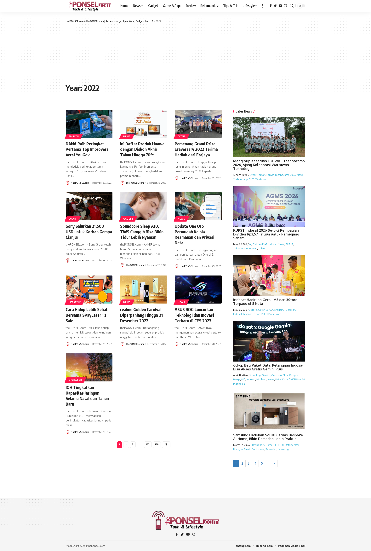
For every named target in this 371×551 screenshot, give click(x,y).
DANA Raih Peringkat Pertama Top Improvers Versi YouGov (87, 149)
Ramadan (271, 449)
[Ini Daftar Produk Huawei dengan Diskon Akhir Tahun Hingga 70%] (143, 124)
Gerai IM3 (291, 309)
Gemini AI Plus (279, 375)
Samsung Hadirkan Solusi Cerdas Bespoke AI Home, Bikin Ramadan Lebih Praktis (268, 437)
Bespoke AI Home (262, 444)
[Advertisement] (185, 52)
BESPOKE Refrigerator (286, 444)
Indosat (272, 244)
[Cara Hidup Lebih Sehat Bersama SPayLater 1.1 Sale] (89, 290)
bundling (255, 375)
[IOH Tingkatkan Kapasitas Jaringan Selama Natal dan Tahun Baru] (89, 367)
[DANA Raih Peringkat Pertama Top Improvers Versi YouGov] (89, 124)
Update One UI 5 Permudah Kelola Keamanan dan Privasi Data (194, 234)
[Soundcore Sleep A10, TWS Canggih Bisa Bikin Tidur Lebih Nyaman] (143, 206)
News (126, 136)
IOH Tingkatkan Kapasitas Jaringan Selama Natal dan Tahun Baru (87, 396)
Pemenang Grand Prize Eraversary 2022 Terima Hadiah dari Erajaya (196, 149)
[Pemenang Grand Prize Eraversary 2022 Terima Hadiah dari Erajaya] (198, 124)
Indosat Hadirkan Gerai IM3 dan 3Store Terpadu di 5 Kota (265, 302)
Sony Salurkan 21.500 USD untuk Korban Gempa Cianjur (89, 231)
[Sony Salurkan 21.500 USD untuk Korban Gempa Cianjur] (89, 206)
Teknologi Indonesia (245, 248)
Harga (236, 379)
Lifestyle (75, 302)
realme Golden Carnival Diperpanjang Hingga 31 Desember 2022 (141, 315)
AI (250, 244)
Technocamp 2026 (243, 179)
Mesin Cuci (250, 449)
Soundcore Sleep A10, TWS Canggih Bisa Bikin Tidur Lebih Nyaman (141, 231)
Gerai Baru (278, 309)
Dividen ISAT (260, 244)
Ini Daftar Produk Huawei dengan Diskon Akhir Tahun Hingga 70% (143, 149)
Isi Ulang (261, 379)
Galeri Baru (264, 309)
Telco (261, 248)
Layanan (248, 314)
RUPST (289, 244)
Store (278, 314)
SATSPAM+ (295, 379)
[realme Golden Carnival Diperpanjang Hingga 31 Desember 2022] (143, 290)
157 (148, 444)
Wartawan (261, 179)
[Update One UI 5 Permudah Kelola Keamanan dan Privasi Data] (198, 206)
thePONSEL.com (80, 182)
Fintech (74, 136)
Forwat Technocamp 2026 (281, 174)
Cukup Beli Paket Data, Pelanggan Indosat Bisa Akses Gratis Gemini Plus (268, 367)
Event (182, 136)
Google (293, 375)
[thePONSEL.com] (90, 6)
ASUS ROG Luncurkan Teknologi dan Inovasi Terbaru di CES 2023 (194, 315)
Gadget (128, 218)
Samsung (283, 449)
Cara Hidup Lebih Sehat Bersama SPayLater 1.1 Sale (87, 315)
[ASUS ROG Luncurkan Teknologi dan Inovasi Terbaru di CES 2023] (198, 290)
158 (157, 444)
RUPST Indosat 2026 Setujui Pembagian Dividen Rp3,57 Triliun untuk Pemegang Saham (266, 234)
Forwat (261, 174)
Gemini (266, 375)
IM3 (243, 379)
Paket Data (267, 314)
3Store (253, 309)
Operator (75, 379)
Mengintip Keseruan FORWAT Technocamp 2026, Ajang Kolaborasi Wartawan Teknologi (269, 165)
